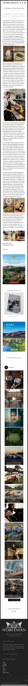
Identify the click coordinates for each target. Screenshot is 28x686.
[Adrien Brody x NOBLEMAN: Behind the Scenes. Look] (14, 512)
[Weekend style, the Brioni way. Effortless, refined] (14, 550)
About (4, 662)
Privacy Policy (5, 672)
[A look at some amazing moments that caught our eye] (14, 474)
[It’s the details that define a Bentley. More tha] (14, 588)
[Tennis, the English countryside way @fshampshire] (14, 436)
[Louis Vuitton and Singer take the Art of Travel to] (14, 493)
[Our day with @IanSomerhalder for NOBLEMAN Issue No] (14, 417)
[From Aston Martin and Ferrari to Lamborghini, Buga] (14, 455)
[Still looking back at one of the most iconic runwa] (14, 569)
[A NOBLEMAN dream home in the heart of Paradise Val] (14, 531)
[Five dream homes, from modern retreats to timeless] (14, 398)
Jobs (4, 667)
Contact (4, 669)
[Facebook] (12, 611)
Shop (4, 670)
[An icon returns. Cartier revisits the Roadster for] (14, 379)
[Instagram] (15, 611)
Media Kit (5, 665)
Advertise (5, 664)
